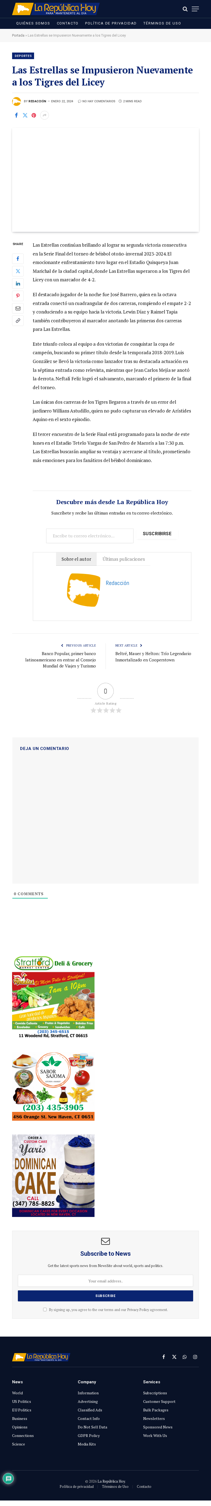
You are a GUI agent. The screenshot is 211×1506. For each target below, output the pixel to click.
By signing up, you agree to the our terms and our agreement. (108, 1309)
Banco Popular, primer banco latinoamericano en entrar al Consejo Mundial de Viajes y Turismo (60, 660)
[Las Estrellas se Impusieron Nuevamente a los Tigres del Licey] (105, 180)
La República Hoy (111, 1481)
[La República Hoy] (56, 9)
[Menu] (195, 9)
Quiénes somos (33, 23)
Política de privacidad (111, 23)
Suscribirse (157, 533)
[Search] (185, 9)
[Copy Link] (18, 320)
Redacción (37, 101)
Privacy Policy (138, 1309)
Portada (18, 35)
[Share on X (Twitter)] (25, 115)
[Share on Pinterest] (34, 115)
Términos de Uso (162, 23)
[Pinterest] (18, 296)
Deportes (23, 56)
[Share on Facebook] (16, 115)
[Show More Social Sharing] (44, 115)
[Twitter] (18, 271)
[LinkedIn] (18, 283)
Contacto (68, 23)
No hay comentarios (98, 101)
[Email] (18, 308)
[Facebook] (18, 259)
